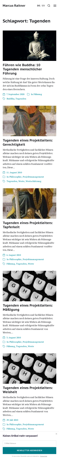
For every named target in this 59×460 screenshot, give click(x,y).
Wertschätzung (33, 181)
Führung (38, 94)
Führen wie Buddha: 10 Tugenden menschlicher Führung (22, 69)
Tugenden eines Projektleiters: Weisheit (28, 390)
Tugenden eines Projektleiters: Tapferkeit (28, 225)
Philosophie (15, 176)
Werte (21, 181)
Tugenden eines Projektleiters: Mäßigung (28, 307)
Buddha (10, 98)
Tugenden (21, 98)
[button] (49, 5)
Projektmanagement (33, 176)
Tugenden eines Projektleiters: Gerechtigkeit (28, 142)
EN (43, 5)
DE (38, 5)
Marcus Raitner (14, 5)
